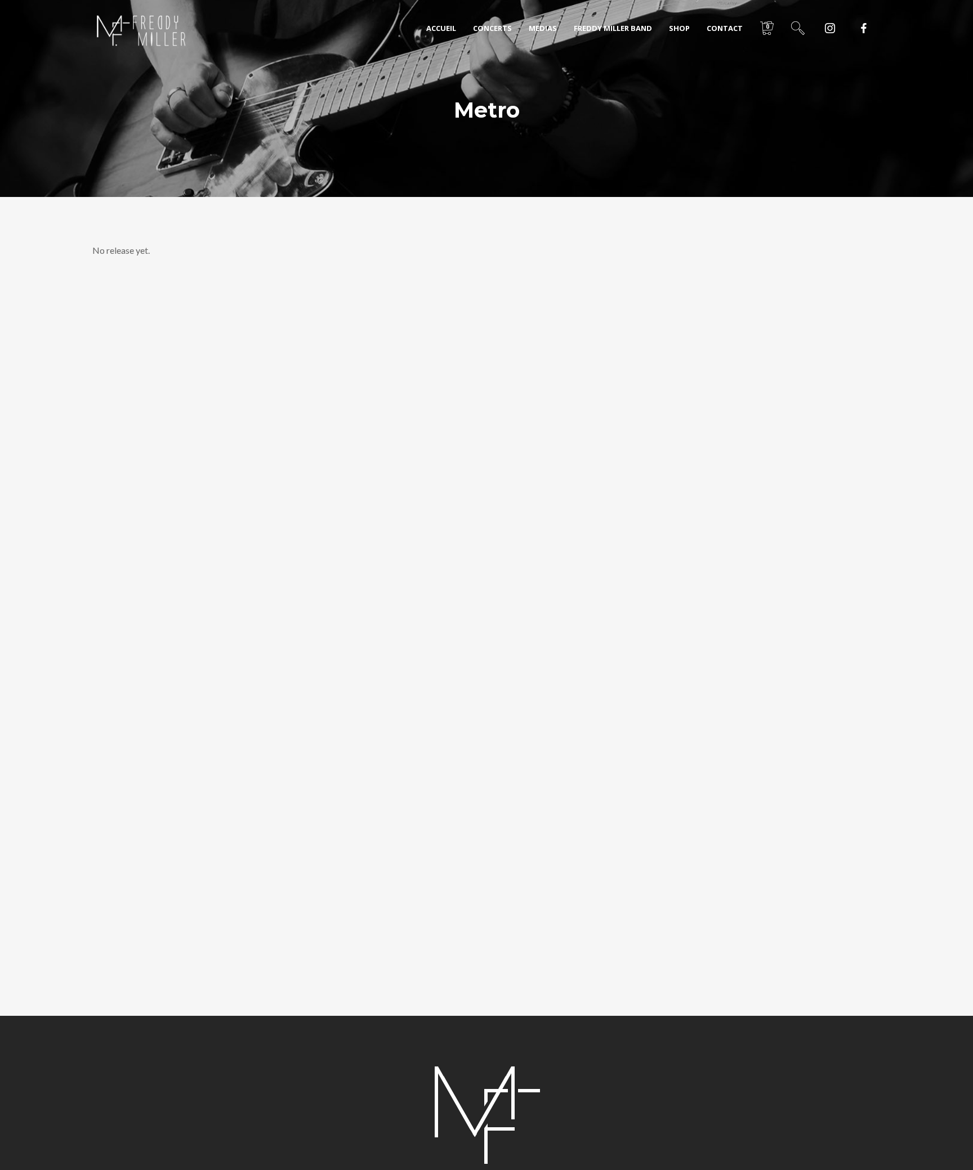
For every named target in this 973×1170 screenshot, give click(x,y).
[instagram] (830, 28)
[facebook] (864, 28)
